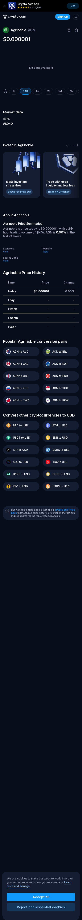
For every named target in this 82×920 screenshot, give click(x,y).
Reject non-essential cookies (41, 907)
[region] (41, 895)
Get (73, 5)
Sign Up (62, 16)
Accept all (41, 897)
